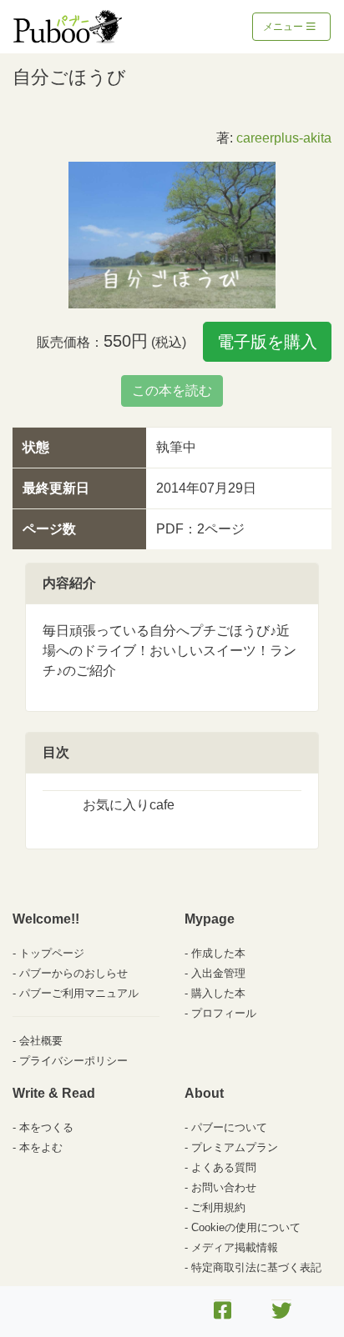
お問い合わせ (223, 1187)
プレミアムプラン (234, 1147)
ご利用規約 (218, 1207)
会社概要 (41, 1040)
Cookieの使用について (246, 1227)
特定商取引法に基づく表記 (256, 1267)
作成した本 (218, 953)
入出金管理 (218, 973)
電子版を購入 (267, 342)
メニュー (284, 27)
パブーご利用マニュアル (79, 993)
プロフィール (223, 1013)
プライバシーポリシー (73, 1060)
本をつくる (46, 1127)
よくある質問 (223, 1167)
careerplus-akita (283, 138)
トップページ (51, 953)
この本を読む (172, 390)
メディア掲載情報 (234, 1247)
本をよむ (41, 1147)
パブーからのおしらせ (73, 973)
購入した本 (218, 993)
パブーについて (229, 1127)
